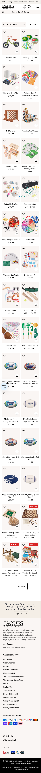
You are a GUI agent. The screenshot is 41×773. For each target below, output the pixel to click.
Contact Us (7, 687)
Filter (35, 24)
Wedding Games (9, 697)
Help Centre (7, 659)
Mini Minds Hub (9, 673)
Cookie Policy (17, 767)
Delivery (6, 666)
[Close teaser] (8, 383)
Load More (20, 586)
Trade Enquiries (9, 690)
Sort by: (6, 24)
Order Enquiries (9, 663)
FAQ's (5, 684)
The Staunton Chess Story (13, 680)
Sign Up (19, 614)
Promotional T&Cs (10, 704)
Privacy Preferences (11, 708)
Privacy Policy (7, 767)
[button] (4, 386)
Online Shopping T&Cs (11, 701)
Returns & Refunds (10, 670)
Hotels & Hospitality (11, 694)
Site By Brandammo (21, 769)
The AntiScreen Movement (13, 677)
